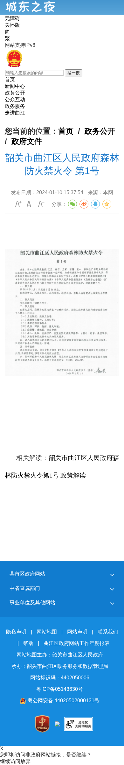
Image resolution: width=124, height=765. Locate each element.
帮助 (28, 643)
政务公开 (100, 131)
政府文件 (26, 141)
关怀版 (12, 25)
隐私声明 (16, 631)
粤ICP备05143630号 (59, 689)
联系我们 (108, 631)
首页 (65, 131)
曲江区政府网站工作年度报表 (77, 643)
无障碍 (12, 18)
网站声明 (77, 631)
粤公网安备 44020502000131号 (64, 700)
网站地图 (47, 631)
